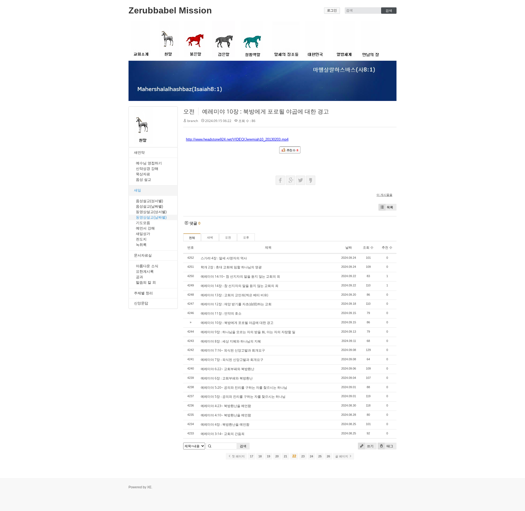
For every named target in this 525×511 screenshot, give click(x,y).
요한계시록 (145, 271)
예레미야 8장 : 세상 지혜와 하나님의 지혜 (231, 341)
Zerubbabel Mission (170, 10)
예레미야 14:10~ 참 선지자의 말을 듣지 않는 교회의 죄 (240, 276)
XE (149, 487)
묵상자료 (143, 174)
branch (192, 120)
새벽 (210, 237)
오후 (246, 237)
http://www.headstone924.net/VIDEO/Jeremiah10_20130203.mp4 (237, 139)
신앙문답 (141, 303)
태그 (389, 446)
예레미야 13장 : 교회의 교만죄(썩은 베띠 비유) (234, 295)
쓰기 (370, 446)
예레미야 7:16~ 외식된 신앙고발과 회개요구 (233, 350)
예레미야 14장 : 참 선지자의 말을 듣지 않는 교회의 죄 (239, 285)
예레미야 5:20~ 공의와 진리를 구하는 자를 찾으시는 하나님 (244, 387)
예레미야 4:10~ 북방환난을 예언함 (226, 415)
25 (320, 456)
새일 (137, 190)
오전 (189, 111)
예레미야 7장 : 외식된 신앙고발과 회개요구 (232, 359)
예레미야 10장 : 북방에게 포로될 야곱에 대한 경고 (265, 111)
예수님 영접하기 (149, 163)
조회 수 (368, 247)
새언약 (139, 152)
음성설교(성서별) (149, 201)
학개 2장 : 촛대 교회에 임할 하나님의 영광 (231, 267)
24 (311, 456)
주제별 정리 (143, 293)
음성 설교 (143, 180)
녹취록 (141, 245)
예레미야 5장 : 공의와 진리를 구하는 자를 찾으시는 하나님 (243, 396)
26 (328, 456)
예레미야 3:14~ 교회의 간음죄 (222, 433)
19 (268, 456)
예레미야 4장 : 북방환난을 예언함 (225, 424)
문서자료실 (143, 255)
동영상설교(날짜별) (151, 217)
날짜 (348, 247)
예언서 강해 (145, 228)
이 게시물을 (384, 195)
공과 (139, 277)
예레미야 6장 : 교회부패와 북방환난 (227, 378)
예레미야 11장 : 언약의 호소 (221, 313)
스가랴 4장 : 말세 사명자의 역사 (224, 258)
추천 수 (387, 247)
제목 (268, 247)
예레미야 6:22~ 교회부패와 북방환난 (227, 369)
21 (285, 456)
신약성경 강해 (147, 169)
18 (260, 456)
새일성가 (143, 234)
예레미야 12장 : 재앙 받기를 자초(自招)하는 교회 (236, 304)
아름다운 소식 (147, 266)
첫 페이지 (238, 456)
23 (303, 456)
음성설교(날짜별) (149, 206)
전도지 (141, 239)
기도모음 (143, 223)
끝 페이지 (342, 456)
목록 (390, 207)
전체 (192, 237)
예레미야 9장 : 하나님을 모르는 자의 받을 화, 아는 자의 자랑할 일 (248, 332)
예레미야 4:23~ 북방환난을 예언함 (226, 405)
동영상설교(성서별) (151, 212)
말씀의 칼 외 (146, 282)
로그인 (332, 10)
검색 (243, 446)
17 (251, 456)
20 (277, 456)
